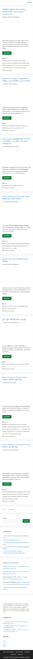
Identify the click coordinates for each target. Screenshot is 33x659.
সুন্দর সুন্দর (23, 364)
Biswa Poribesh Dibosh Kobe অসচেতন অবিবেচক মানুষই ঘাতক (14, 378)
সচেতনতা (6, 241)
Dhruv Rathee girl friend (13, 494)
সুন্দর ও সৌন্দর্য (9, 364)
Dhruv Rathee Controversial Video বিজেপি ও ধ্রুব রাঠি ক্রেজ (16, 446)
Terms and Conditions (8, 652)
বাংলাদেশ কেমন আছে (8, 306)
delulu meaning (25, 243)
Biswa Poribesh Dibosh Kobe (12, 424)
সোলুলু (15, 248)
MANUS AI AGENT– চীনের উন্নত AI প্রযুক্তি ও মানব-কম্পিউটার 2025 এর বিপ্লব (16, 80)
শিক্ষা (5, 123)
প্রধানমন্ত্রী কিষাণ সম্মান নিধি (16, 185)
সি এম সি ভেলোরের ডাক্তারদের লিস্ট (20, 65)
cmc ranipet (14, 61)
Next (13, 509)
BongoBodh (16, 657)
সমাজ (5, 304)
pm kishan (7, 185)
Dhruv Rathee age (9, 492)
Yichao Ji (9, 128)
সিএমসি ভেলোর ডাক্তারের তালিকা (19, 68)
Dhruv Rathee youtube (11, 499)
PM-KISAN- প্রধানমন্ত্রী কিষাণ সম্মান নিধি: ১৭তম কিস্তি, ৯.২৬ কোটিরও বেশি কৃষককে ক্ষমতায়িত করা (16, 141)
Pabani (5, 566)
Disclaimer (27, 652)
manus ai (6, 126)
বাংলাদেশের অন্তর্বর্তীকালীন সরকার (20, 306)
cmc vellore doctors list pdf (18, 63)
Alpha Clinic (7, 61)
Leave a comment (9, 130)
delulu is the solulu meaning (12, 243)
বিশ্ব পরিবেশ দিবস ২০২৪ (17, 429)
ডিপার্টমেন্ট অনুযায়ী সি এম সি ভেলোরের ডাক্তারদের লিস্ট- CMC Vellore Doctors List (13, 11)
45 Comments (8, 70)
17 (9, 509)
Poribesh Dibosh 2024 (13, 427)
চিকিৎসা (5, 58)
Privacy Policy (19, 652)
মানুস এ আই (20, 128)
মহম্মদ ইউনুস (13, 308)
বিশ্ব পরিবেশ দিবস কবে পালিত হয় (14, 431)
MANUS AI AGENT (15, 126)
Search (5, 518)
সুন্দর (5, 364)
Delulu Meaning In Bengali (9, 246)
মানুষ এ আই (15, 128)
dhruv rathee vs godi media (12, 496)
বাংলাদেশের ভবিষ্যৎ (6, 308)
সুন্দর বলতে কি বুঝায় (16, 364)
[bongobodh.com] (5, 2)
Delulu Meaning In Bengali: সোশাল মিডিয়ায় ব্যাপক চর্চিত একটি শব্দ (15, 197)
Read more (7, 53)
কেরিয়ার (4, 644)
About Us (20, 654)
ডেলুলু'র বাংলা (5, 248)
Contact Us (13, 654)
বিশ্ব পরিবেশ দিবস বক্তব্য (15, 434)
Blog (5, 183)
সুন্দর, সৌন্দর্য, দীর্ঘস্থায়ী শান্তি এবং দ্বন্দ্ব (14, 319)
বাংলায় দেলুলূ (11, 248)
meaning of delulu (23, 246)
